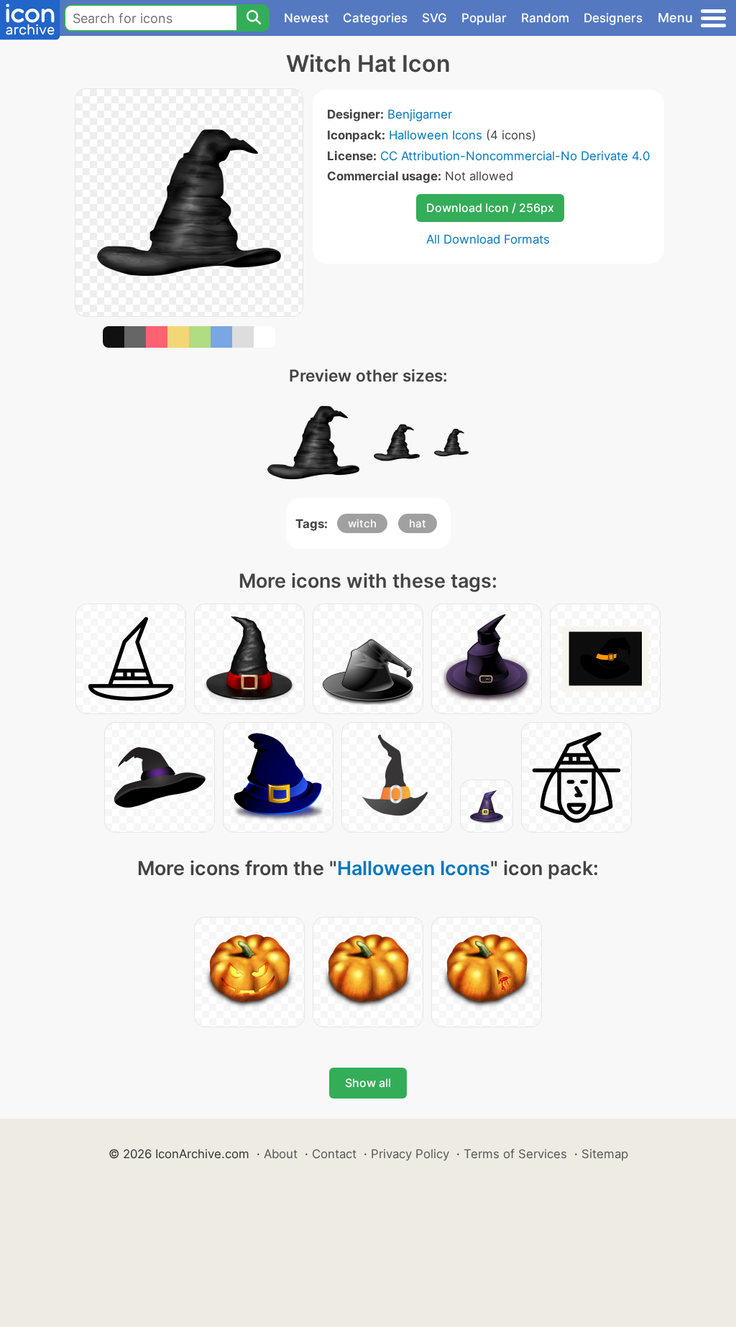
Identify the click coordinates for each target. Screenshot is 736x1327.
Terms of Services (515, 1154)
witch (362, 523)
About (281, 1154)
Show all (368, 1083)
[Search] (253, 18)
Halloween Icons (435, 135)
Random (545, 18)
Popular (484, 18)
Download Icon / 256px (490, 207)
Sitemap (604, 1154)
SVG (434, 18)
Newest (306, 18)
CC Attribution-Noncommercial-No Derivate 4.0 (515, 156)
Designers (613, 18)
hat (417, 523)
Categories (375, 18)
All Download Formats (488, 239)
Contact (334, 1154)
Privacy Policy (410, 1154)
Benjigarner (419, 114)
